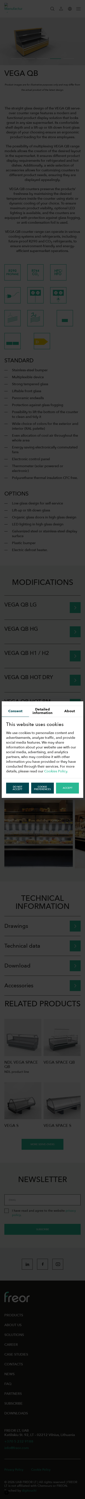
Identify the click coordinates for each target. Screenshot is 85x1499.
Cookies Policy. (56, 771)
